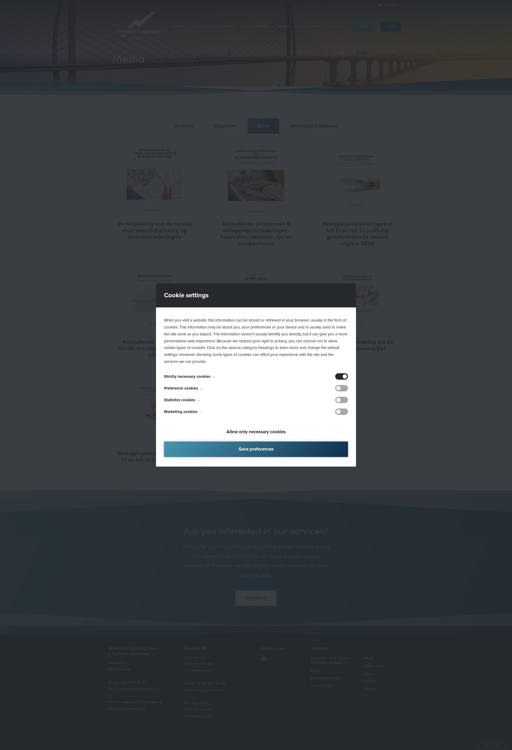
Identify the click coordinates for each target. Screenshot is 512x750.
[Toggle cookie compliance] (341, 388)
